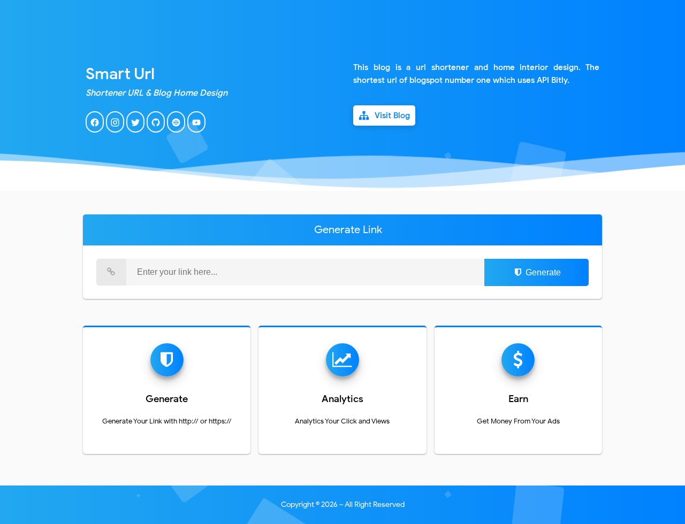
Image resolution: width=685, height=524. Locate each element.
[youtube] (196, 130)
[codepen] (176, 130)
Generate (542, 272)
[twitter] (135, 130)
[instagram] (115, 130)
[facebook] (95, 130)
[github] (156, 130)
